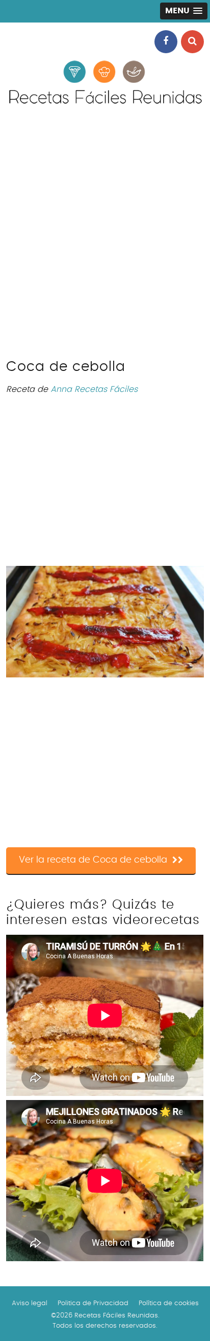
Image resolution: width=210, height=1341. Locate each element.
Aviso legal (29, 1303)
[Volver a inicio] (104, 105)
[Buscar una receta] (192, 41)
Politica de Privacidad (93, 1303)
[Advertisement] (105, 238)
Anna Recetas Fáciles (94, 389)
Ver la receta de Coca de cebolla (93, 860)
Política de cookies (169, 1303)
